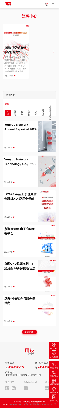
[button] (5, 52)
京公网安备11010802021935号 (42, 404)
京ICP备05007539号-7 (19, 404)
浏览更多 (28, 332)
